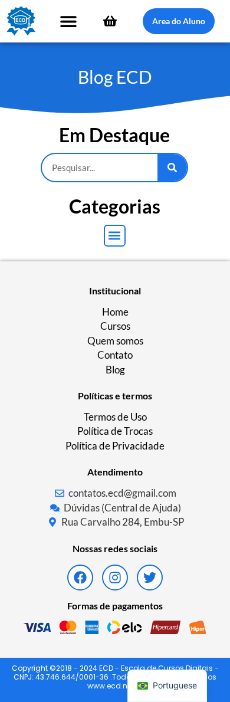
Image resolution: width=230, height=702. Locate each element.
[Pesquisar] (172, 167)
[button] (68, 21)
